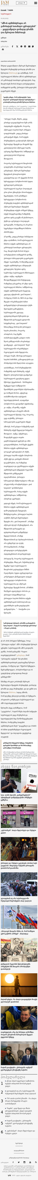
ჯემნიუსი (3, 38)
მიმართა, (12, 692)
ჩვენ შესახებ (19, 1143)
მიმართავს (13, 73)
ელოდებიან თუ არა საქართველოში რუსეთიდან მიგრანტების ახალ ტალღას (16, 899)
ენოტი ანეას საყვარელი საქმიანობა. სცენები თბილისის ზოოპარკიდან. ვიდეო (20, 1083)
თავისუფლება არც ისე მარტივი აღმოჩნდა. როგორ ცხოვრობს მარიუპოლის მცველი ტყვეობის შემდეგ (17, 1034)
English (10, 10)
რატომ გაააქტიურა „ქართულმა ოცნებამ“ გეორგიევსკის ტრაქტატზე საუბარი (17, 1068)
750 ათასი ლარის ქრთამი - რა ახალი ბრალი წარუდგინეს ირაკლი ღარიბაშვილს (20, 1101)
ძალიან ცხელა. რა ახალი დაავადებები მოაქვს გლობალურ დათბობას (19, 1000)
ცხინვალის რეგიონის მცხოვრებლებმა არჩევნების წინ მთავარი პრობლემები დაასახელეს (15, 966)
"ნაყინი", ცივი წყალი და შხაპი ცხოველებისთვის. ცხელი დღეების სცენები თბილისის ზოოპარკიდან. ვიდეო (18, 1112)
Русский (3, 10)
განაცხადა (21, 655)
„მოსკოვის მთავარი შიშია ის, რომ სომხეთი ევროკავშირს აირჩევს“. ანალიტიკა (18, 932)
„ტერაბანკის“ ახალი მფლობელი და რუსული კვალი (18, 831)
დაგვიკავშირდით (19, 1151)
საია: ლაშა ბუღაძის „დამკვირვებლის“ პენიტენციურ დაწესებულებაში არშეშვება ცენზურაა (16, 797)
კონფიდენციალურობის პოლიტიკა (19, 1158)
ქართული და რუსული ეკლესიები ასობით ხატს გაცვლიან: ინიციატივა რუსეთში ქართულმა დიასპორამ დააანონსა (19, 865)
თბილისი (4, 41)
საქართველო (6, 14)
